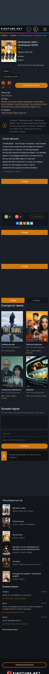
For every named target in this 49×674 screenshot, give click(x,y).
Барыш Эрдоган (19, 113)
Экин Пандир (6, 95)
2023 (27, 52)
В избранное (38, 217)
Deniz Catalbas (7, 104)
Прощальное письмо (14, 612)
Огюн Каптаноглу (8, 106)
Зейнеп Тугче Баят (8, 102)
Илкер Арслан (6, 113)
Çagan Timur (36, 106)
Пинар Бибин (38, 102)
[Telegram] (31, 223)
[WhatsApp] (28, 223)
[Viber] (24, 223)
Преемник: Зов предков (15, 598)
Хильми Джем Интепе (38, 104)
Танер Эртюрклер (21, 104)
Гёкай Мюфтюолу (23, 106)
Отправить (24, 446)
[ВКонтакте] (17, 223)
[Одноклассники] (20, 223)
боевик (20, 60)
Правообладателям (25, 665)
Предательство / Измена (16, 624)
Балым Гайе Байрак (24, 102)
